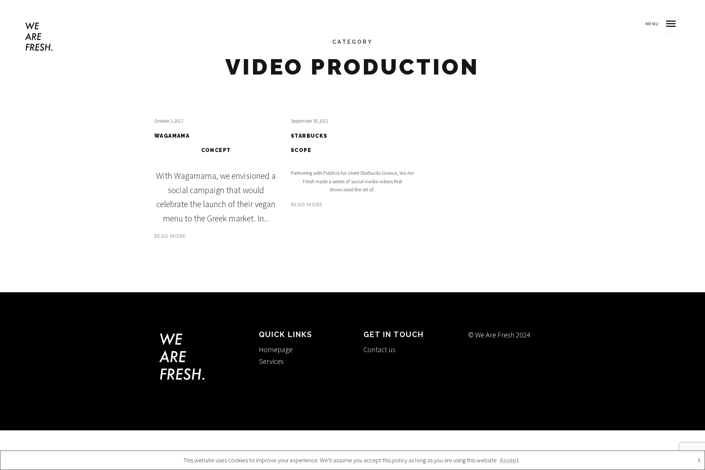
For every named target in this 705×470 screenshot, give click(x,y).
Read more (170, 236)
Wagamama (171, 136)
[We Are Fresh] (38, 36)
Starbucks (309, 136)
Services (271, 361)
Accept (509, 460)
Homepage (276, 349)
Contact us (379, 349)
